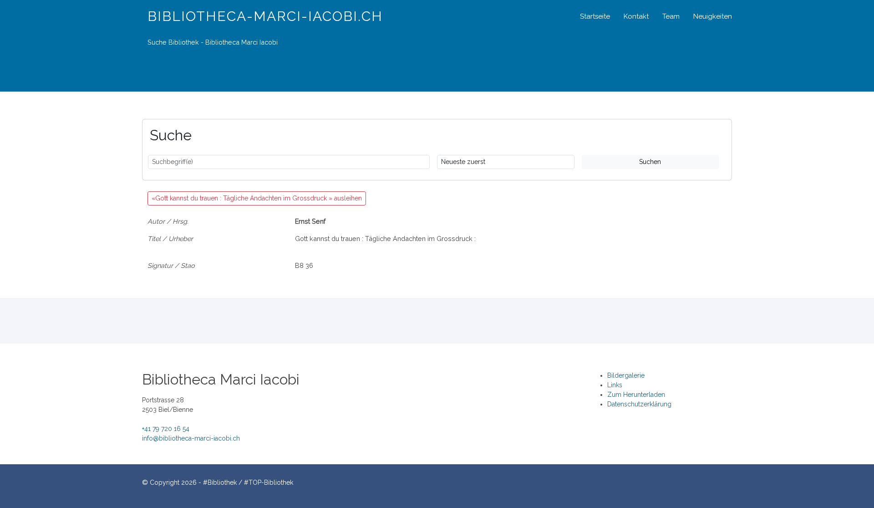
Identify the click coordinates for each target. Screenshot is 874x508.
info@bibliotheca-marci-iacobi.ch (191, 438)
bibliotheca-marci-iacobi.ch (265, 16)
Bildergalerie (626, 375)
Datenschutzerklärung (639, 404)
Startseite (595, 16)
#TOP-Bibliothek (268, 482)
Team (671, 16)
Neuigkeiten (712, 16)
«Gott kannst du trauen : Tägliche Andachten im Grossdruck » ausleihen (257, 198)
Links (614, 385)
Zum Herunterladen (636, 394)
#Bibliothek (220, 482)
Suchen (650, 161)
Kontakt (636, 16)
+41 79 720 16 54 (165, 428)
